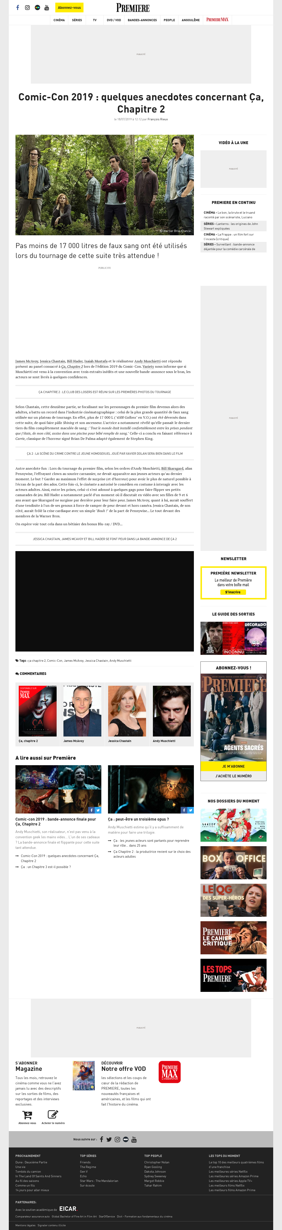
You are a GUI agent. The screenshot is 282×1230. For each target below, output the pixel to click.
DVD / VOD (114, 20)
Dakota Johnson (155, 1171)
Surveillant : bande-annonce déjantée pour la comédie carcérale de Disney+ (229, 247)
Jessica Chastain (52, 361)
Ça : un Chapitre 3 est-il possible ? (46, 867)
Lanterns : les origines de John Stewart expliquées (231, 226)
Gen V (84, 1171)
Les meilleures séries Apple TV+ (230, 1181)
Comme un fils (25, 1185)
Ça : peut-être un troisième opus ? (138, 819)
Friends (85, 1162)
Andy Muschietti (147, 361)
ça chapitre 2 (37, 660)
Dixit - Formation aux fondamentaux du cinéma (144, 1216)
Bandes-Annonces (142, 20)
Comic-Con (54, 660)
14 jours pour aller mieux (32, 1190)
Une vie (20, 1167)
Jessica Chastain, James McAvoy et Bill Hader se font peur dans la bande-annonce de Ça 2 (105, 539)
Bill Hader (75, 361)
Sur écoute (87, 1185)
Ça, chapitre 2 (28, 741)
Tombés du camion (28, 1171)
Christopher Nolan (156, 1162)
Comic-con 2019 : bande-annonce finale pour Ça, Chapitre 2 (55, 821)
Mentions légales (25, 1225)
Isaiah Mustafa (96, 361)
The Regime (88, 1167)
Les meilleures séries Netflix (228, 1171)
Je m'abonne (233, 766)
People (169, 20)
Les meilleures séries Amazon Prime (233, 1176)
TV (94, 20)
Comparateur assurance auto (32, 1216)
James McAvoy (26, 361)
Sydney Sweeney (155, 1176)
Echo (83, 1176)
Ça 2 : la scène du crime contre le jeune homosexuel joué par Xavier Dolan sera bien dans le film (105, 453)
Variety (148, 366)
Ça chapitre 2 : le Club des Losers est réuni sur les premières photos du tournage (105, 392)
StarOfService (107, 1216)
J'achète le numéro (233, 776)
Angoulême (191, 20)
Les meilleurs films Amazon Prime (232, 1190)
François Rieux (158, 119)
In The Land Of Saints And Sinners (38, 1176)
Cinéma (59, 20)
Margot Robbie (154, 1181)
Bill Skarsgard (172, 468)
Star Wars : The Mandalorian (99, 1181)
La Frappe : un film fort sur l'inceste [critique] (229, 236)
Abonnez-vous (69, 7)
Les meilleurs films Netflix (227, 1185)
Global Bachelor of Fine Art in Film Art (74, 1216)
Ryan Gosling (153, 1167)
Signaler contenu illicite (52, 1225)
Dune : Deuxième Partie (31, 1162)
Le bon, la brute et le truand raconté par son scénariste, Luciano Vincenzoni (229, 216)
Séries (77, 20)
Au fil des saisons (27, 1181)
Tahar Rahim (153, 1185)
